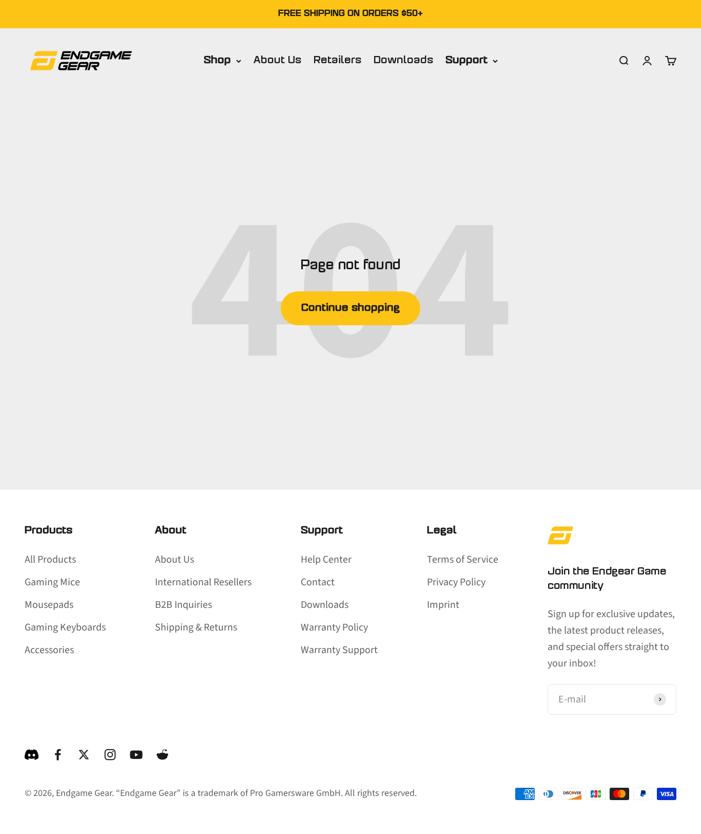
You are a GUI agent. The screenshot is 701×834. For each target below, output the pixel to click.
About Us (277, 60)
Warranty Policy (334, 627)
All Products (50, 559)
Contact (318, 582)
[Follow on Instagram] (110, 755)
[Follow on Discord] (31, 755)
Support (466, 60)
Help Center (326, 559)
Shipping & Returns (196, 627)
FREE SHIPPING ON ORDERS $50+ (350, 14)
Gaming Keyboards (65, 627)
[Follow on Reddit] (162, 755)
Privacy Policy (456, 582)
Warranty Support (339, 650)
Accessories (49, 650)
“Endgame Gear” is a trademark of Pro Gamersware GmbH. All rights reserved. (266, 793)
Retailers (337, 60)
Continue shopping (350, 308)
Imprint (443, 605)
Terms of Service (462, 559)
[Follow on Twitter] (84, 755)
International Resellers (203, 582)
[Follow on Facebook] (58, 755)
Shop (217, 60)
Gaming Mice (52, 582)
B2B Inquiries (183, 605)
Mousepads (49, 605)
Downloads (403, 60)
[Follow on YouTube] (136, 755)
